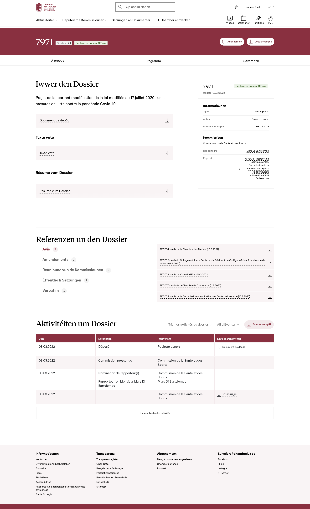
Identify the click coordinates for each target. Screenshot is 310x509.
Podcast (161, 468)
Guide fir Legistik (45, 494)
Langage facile (253, 7)
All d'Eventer (226, 324)
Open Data (102, 464)
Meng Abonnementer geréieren (174, 459)
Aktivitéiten (251, 61)
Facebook (223, 459)
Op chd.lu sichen (138, 7)
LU (269, 7)
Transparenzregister (107, 459)
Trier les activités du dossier (188, 324)
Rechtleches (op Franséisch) (111, 477)
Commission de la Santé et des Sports (224, 143)
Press (38, 473)
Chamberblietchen (167, 464)
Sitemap (101, 486)
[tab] (84, 249)
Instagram (223, 468)
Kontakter (41, 459)
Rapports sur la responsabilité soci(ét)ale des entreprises (60, 488)
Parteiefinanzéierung (107, 473)
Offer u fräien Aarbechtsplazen (53, 464)
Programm (153, 61)
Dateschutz (102, 482)
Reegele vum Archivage (109, 468)
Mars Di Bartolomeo (258, 150)
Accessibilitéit (43, 482)
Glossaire (41, 468)
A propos (57, 61)
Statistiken (42, 477)
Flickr (221, 464)
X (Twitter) (223, 473)
